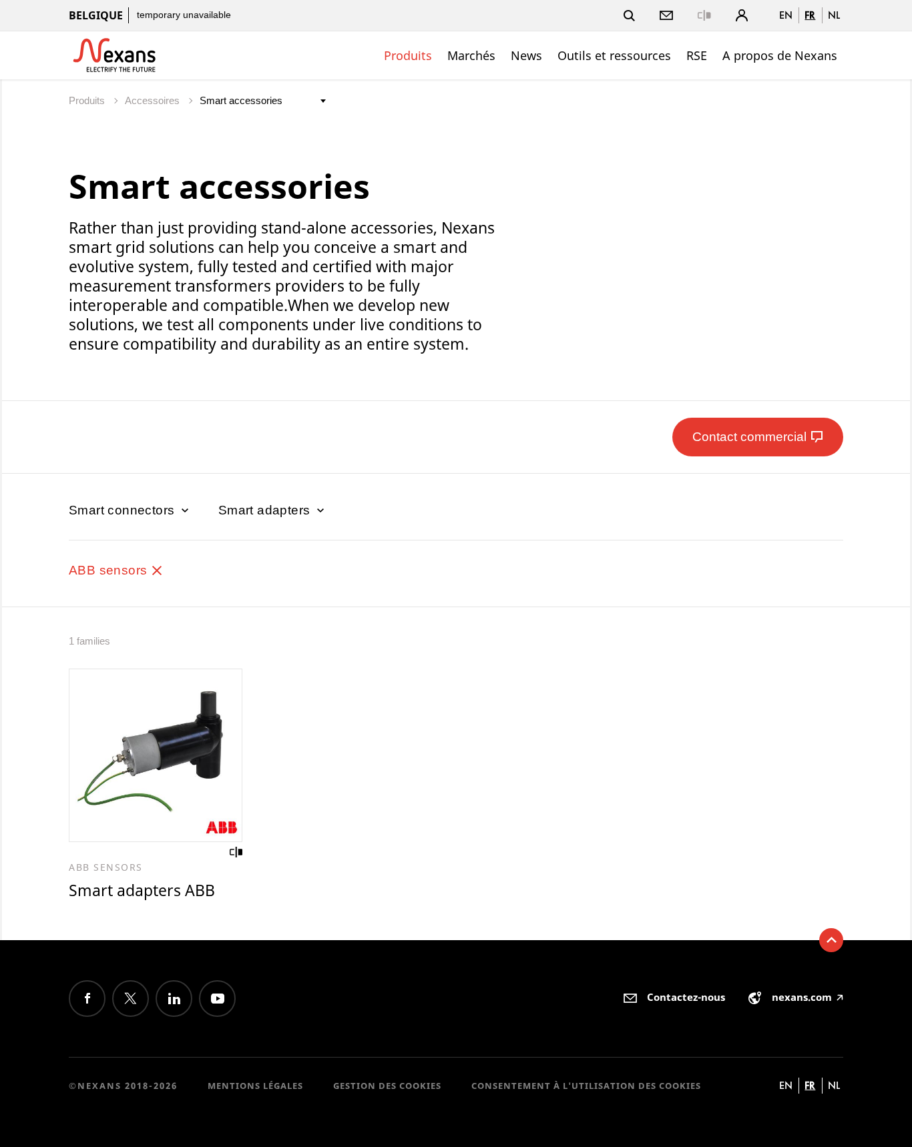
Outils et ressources (614, 55)
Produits (408, 55)
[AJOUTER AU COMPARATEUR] (236, 852)
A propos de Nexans (779, 55)
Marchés (471, 55)
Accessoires (153, 100)
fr (810, 15)
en (785, 15)
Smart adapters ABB (142, 890)
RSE (696, 55)
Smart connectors (123, 510)
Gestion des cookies (387, 1086)
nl (834, 15)
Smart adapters (266, 510)
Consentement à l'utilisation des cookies (586, 1086)
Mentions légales (255, 1086)
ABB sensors (110, 570)
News (526, 55)
